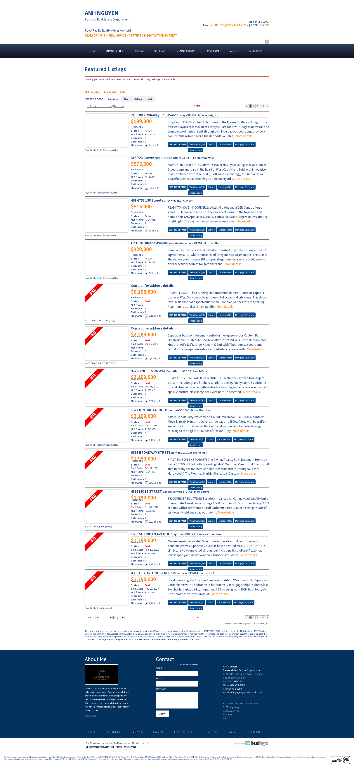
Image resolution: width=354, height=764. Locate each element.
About (234, 51)
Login (254, 25)
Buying (139, 51)
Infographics (185, 51)
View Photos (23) (197, 187)
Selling (159, 51)
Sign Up (264, 25)
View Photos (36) (197, 563)
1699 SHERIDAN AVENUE (176, 534)
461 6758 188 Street (162, 200)
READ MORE (90, 716)
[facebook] (267, 41)
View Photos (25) (197, 481)
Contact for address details (152, 285)
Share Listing (196, 150)
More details (244, 136)
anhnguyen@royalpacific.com (229, 25)
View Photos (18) (197, 144)
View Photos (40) (197, 400)
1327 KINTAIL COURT (171, 409)
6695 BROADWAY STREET (169, 452)
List (150, 98)
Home (92, 51)
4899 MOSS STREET (170, 491)
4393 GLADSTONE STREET (172, 573)
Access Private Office (126, 747)
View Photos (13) (197, 229)
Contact (213, 51)
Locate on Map (225, 144)
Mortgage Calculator (244, 144)
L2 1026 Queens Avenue (175, 243)
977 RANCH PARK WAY (169, 370)
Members (255, 51)
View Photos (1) (197, 602)
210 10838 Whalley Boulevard (174, 115)
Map (126, 98)
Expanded (113, 98)
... (260, 106)
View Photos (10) (197, 357)
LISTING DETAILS (177, 144)
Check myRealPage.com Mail (100, 747)
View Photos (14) (197, 315)
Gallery (138, 98)
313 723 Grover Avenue (172, 157)
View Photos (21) (197, 272)
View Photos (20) (197, 520)
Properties (114, 51)
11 (264, 106)
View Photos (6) (197, 439)
